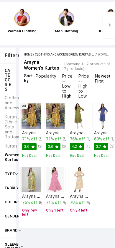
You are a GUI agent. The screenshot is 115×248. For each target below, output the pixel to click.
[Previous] (6, 25)
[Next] (109, 25)
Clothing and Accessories (56, 54)
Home (28, 54)
